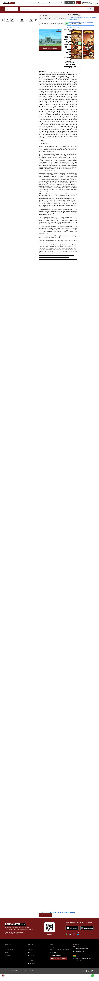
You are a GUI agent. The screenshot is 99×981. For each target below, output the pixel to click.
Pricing (56, 3)
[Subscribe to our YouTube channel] (92, 971)
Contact (61, 3)
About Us (30, 949)
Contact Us (30, 947)
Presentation (31, 961)
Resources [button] (34, 3)
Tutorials (30, 952)
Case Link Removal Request (58, 958)
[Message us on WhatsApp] (89, 971)
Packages (52, 947)
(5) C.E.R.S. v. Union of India (74, 28)
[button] (82, 44)
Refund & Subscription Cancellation (59, 949)
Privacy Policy (53, 952)
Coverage (51, 3)
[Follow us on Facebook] (79, 971)
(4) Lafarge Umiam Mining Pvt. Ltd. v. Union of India (80, 25)
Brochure (30, 958)
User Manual (31, 955)
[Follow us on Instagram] (74, 934)
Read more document (45, 915)
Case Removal (68, 3)
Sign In (78, 3)
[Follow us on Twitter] (78, 934)
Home (28, 3)
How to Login (31, 963)
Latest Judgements (43, 3)
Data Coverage (9, 949)
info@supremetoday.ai (82, 948)
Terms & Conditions (55, 955)
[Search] (90, 9)
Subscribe (7, 955)
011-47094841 (79, 953)
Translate (93, 4)
